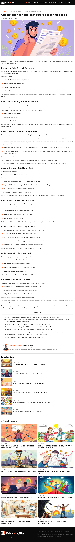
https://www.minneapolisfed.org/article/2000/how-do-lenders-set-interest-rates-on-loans (28, 327)
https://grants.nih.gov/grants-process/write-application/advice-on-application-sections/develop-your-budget (34, 332)
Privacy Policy (30, 537)
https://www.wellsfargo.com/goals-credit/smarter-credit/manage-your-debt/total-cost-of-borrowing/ (32, 317)
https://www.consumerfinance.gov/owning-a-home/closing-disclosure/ (23, 337)
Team (9, 537)
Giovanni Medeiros (13, 18)
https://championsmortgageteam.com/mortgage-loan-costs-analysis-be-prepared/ (27, 324)
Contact (14, 537)
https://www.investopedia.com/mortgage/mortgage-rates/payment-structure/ (25, 334)
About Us (3, 537)
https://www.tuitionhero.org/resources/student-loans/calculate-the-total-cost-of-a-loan (28, 329)
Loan (7, 11)
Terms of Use (22, 537)
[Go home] (8, 2)
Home (3, 11)
